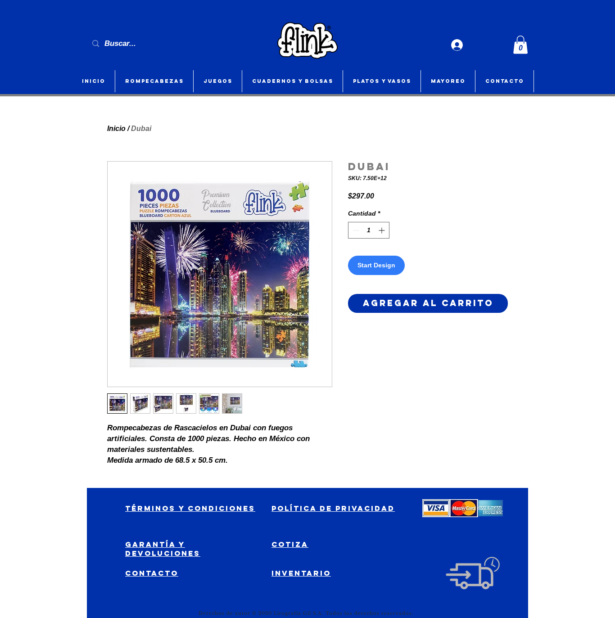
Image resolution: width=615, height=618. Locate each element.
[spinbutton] (369, 230)
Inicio (116, 128)
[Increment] (382, 230)
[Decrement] (355, 230)
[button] (520, 45)
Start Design (376, 265)
